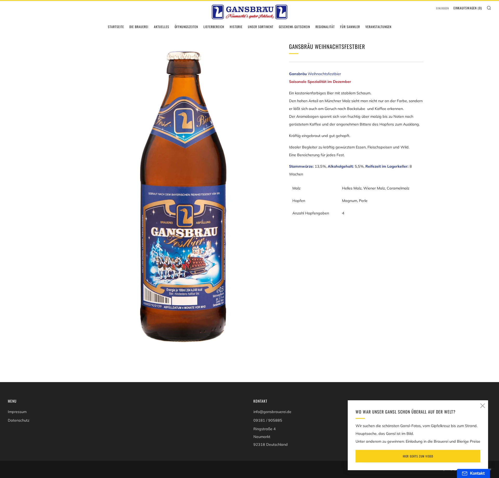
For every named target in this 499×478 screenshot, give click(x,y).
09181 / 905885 (267, 420)
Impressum (17, 411)
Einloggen (442, 8)
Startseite (116, 26)
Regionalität (325, 26)
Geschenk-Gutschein (294, 26)
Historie (236, 26)
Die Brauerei (138, 26)
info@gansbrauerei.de (272, 411)
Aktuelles (161, 26)
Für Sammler (350, 26)
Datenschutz (18, 420)
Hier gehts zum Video (418, 456)
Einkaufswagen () (468, 8)
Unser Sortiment (260, 26)
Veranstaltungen (378, 26)
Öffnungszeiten (186, 26)
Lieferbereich (213, 26)
